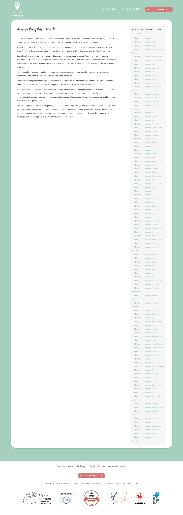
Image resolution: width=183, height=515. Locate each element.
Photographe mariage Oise (144, 273)
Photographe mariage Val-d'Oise (146, 422)
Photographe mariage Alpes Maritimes (149, 60)
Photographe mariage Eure (144, 146)
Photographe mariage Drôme (145, 142)
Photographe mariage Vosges (145, 388)
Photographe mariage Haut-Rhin (146, 314)
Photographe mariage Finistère (146, 154)
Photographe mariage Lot (144, 217)
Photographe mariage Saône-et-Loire (148, 325)
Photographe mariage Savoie (145, 333)
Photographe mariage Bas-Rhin (146, 310)
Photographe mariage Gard (144, 157)
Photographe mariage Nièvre (145, 265)
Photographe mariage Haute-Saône (148, 321)
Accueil (110, 9)
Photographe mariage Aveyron (146, 83)
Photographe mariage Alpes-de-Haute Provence (147, 51)
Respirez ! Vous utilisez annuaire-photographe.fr (108, 467)
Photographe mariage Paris (144, 340)
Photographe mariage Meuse (145, 254)
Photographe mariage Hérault (145, 172)
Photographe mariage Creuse (145, 131)
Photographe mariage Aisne (145, 42)
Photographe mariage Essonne (146, 403)
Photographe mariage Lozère (145, 224)
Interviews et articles (65, 467)
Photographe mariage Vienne (145, 381)
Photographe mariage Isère (144, 187)
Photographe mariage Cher (144, 113)
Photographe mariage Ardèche (146, 64)
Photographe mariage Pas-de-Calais (148, 280)
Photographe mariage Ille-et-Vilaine (147, 176)
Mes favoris (131, 9)
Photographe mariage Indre (144, 180)
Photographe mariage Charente (146, 101)
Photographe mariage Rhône (145, 318)
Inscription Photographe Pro (158, 9)
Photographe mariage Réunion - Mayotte (145, 439)
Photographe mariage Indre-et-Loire (148, 183)
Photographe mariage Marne (145, 236)
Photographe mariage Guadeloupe (147, 426)
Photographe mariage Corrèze (145, 116)
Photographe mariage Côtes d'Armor (148, 127)
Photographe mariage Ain (144, 38)
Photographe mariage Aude (144, 79)
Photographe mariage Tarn (144, 362)
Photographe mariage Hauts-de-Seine (148, 407)
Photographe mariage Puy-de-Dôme (148, 284)
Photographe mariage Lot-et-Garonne (148, 221)
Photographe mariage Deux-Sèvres (147, 355)
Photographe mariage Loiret (145, 213)
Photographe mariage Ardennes (146, 68)
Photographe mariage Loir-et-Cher (147, 198)
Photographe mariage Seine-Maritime (148, 344)
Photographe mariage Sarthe (145, 329)
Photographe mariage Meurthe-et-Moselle (146, 249)
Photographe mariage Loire (144, 202)
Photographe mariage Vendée (145, 377)
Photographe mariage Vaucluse (146, 374)
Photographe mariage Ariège (145, 71)
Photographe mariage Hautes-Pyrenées (145, 297)
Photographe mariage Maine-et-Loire (148, 228)
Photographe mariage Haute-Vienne (148, 385)
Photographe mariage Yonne (145, 392)
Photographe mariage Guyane (145, 433)
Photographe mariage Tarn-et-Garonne (149, 366)
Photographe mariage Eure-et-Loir (147, 150)
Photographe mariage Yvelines (146, 351)
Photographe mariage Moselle (145, 262)
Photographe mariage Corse (145, 120)
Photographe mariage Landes (145, 195)
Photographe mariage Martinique (147, 429)
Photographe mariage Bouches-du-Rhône (146, 88)
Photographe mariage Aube (144, 75)
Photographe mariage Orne (144, 277)
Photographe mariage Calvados (146, 94)
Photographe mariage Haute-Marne (148, 239)
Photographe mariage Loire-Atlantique (149, 209)
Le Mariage (81, 467)
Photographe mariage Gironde (146, 168)
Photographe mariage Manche (146, 232)
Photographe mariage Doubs (145, 139)
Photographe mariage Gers (144, 165)
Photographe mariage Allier (144, 45)
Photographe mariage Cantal (145, 98)
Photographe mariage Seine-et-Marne (148, 347)
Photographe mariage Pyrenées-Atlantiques (145, 290)
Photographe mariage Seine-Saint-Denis (146, 413)
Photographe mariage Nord (144, 269)
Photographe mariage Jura (144, 191)
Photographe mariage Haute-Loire (147, 206)
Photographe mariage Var (144, 370)
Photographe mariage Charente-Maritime (145, 107)
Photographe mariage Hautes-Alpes (148, 57)
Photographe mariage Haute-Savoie (148, 336)
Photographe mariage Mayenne (146, 243)
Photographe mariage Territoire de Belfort (146, 398)
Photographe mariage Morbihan (146, 258)
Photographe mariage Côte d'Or (146, 124)
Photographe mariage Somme (145, 359)
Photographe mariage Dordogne (146, 135)
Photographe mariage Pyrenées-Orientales (145, 305)
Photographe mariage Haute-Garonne (148, 161)
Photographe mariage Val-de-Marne (148, 418)
